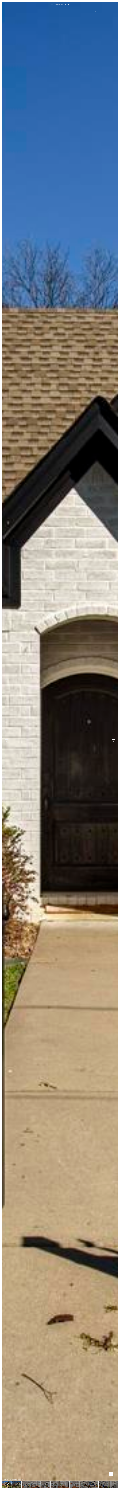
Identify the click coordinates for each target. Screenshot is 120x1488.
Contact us (87, 11)
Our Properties (31, 11)
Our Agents (74, 11)
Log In (111, 11)
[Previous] (6, 741)
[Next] (113, 741)
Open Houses (60, 11)
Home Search (46, 11)
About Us (18, 11)
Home (8, 11)
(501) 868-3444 (100, 11)
